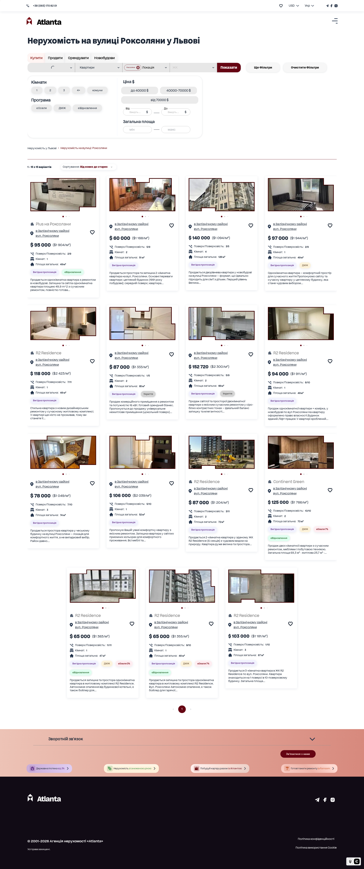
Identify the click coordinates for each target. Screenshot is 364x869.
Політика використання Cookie (316, 847)
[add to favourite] (281, 5)
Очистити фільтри (305, 67)
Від (127, 108)
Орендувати (78, 58)
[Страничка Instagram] (335, 5)
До (165, 108)
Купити (36, 58)
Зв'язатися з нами (298, 753)
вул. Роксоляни (47, 236)
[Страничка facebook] (325, 800)
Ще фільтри (263, 67)
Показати (228, 67)
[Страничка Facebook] (331, 5)
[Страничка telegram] (317, 800)
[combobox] (48, 67)
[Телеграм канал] (327, 5)
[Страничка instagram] (332, 800)
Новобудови (104, 58)
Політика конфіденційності (316, 838)
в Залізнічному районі (52, 231)
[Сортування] (112, 167)
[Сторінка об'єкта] (32, 234)
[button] (132, 68)
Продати (55, 58)
